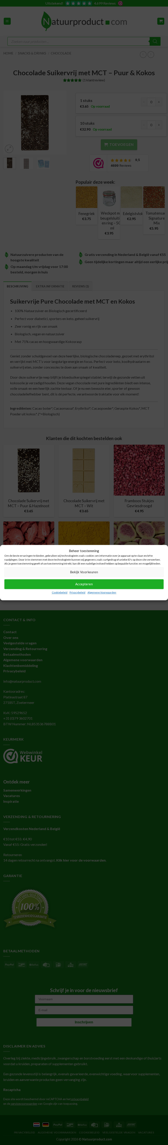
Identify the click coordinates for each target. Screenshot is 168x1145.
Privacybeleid (77, 592)
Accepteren (84, 584)
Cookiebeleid (59, 592)
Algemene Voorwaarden (102, 592)
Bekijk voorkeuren (84, 572)
